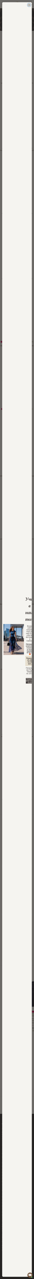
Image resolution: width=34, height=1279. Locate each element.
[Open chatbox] (30, 1275)
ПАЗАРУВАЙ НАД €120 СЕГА (30, 681)
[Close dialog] (29, 5)
